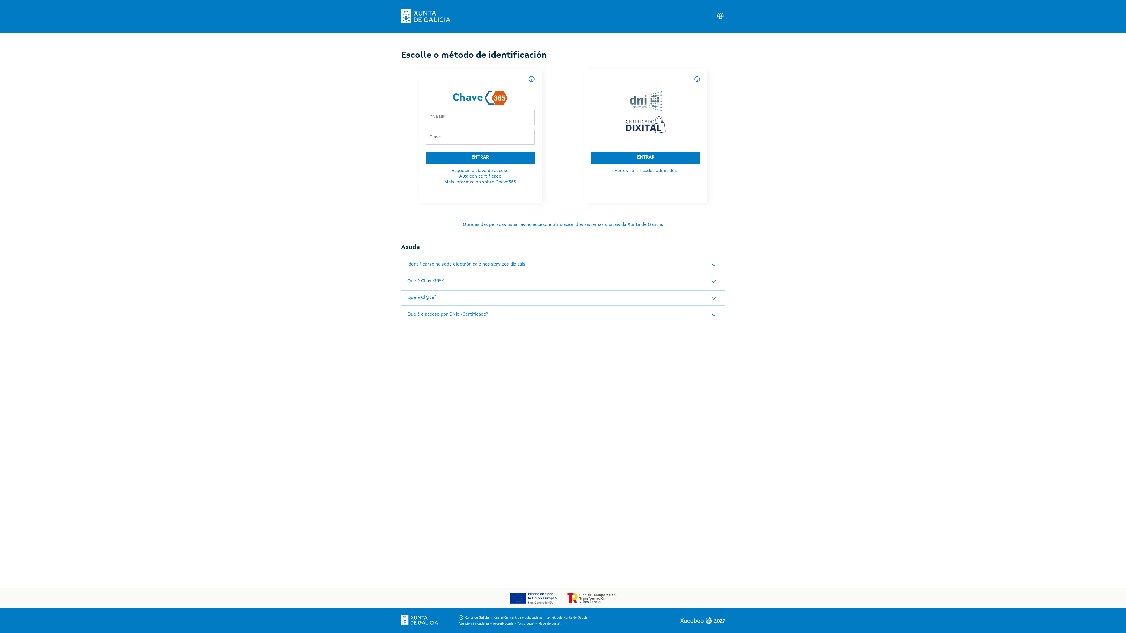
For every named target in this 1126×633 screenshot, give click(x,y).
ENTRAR (480, 157)
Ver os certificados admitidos (646, 171)
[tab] (563, 264)
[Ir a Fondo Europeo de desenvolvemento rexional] (532, 598)
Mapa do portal (549, 623)
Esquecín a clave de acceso (480, 171)
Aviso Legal (526, 623)
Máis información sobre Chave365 (480, 182)
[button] (563, 264)
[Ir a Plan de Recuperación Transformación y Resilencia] (591, 598)
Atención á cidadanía (474, 623)
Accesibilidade (503, 623)
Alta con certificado (480, 176)
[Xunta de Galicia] (425, 16)
